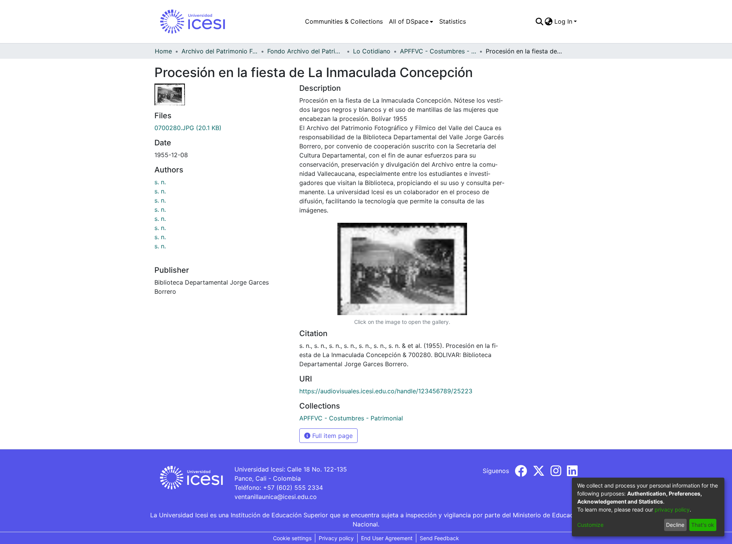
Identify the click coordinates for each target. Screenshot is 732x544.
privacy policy (672, 509)
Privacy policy (336, 538)
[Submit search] (539, 21)
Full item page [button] (331, 435)
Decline (675, 524)
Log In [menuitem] (563, 21)
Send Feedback (439, 538)
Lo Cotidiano (371, 51)
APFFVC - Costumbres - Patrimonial (438, 51)
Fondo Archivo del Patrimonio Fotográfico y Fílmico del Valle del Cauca (305, 51)
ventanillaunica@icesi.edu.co (275, 497)
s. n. (160, 182)
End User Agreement (387, 538)
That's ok (702, 524)
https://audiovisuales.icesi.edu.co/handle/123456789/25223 (385, 391)
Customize (590, 524)
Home (163, 51)
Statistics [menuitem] (452, 21)
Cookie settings (292, 538)
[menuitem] (411, 21)
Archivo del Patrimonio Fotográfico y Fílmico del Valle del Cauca (219, 51)
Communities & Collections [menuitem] (344, 21)
